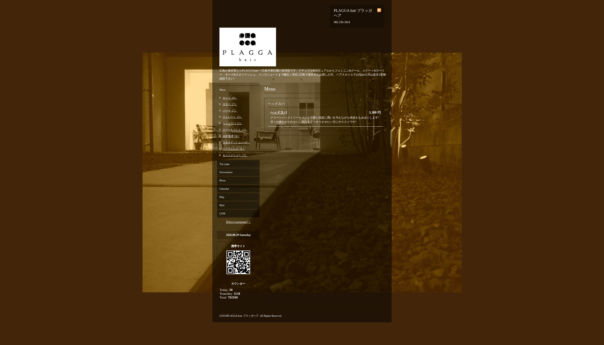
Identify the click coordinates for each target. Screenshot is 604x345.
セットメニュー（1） (235, 155)
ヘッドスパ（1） (232, 123)
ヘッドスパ (278, 112)
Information (226, 172)
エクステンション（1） (236, 142)
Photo (222, 180)
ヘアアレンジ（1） (234, 148)
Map (221, 197)
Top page (224, 163)
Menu (222, 89)
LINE (222, 213)
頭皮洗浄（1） (231, 136)
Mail (221, 205)
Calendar (224, 188)
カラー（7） (230, 104)
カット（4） (230, 97)
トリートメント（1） (235, 129)
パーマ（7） (230, 110)
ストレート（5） (232, 116)
